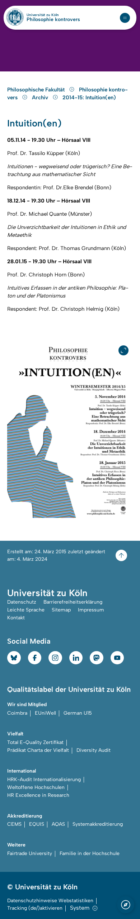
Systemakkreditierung (98, 824)
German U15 (78, 713)
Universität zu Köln (53, 15)
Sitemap (61, 610)
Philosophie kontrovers (53, 20)
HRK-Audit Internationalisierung (44, 779)
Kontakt (16, 618)
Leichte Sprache (26, 610)
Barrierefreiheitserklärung (72, 602)
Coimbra (17, 713)
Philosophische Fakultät (36, 89)
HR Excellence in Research (38, 795)
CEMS (14, 824)
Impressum (91, 610)
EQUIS (36, 824)
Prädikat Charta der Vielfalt (38, 750)
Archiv (41, 97)
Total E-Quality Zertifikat (35, 742)
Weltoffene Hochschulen (36, 787)
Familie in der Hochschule (90, 853)
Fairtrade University (29, 853)
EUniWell (45, 713)
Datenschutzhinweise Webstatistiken (50, 901)
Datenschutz (21, 602)
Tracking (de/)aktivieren (34, 908)
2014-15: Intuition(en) (89, 97)
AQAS (58, 824)
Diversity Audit (93, 750)
